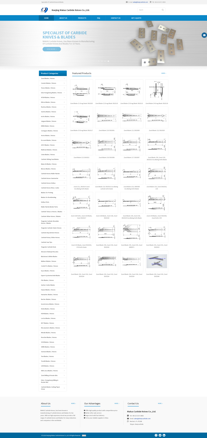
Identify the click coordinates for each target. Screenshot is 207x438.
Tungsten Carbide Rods (48, 247)
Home (46, 18)
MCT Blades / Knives (47, 323)
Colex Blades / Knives (48, 154)
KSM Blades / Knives (47, 313)
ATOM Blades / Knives (48, 97)
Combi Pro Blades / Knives (49, 266)
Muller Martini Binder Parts (49, 207)
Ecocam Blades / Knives (48, 140)
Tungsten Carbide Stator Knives (51, 228)
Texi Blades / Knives (47, 356)
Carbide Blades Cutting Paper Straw (50, 388)
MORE (163, 73)
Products (82, 18)
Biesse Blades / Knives (48, 169)
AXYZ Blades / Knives (48, 145)
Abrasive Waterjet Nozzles (49, 252)
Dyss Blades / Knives (48, 271)
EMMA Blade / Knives (47, 126)
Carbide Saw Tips (46, 242)
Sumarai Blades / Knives (48, 352)
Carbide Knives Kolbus (48, 183)
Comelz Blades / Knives (48, 83)
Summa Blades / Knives (48, 112)
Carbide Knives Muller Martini (50, 173)
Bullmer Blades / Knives (48, 261)
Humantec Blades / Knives (49, 294)
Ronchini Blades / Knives (49, 337)
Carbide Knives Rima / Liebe (50, 188)
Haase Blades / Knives (48, 290)
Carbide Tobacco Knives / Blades (51, 212)
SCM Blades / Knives (47, 342)
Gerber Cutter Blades (48, 285)
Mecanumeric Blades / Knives (50, 328)
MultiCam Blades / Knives (49, 150)
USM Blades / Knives (47, 366)
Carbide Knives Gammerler (49, 178)
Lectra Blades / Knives (48, 318)
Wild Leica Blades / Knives (49, 371)
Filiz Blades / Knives (47, 280)
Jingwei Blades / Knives (48, 121)
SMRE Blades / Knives (48, 347)
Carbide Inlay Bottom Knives (50, 233)
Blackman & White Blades (49, 256)
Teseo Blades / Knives (48, 88)
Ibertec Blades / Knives (48, 299)
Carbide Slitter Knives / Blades (51, 216)
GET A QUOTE (136, 18)
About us (63, 18)
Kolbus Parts (45, 202)
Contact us (115, 18)
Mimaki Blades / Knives (48, 333)
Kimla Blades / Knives (48, 309)
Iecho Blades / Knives (48, 116)
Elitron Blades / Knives (48, 102)
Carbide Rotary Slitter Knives (50, 237)
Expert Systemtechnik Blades (50, 275)
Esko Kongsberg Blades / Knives (51, 93)
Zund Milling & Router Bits (49, 375)
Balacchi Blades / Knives (49, 164)
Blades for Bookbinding (48, 197)
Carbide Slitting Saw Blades (50, 159)
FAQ (98, 18)
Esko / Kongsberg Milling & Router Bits (49, 381)
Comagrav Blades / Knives (49, 131)
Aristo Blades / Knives (48, 135)
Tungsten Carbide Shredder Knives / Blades (50, 222)
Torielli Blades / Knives (48, 361)
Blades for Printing (47, 192)
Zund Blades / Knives (48, 78)
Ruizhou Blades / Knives (48, 107)
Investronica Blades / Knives (50, 304)
